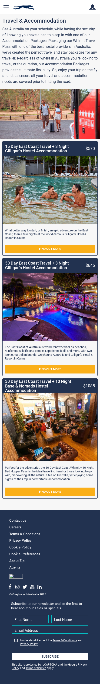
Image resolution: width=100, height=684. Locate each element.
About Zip (16, 561)
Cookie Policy (20, 547)
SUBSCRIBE (50, 656)
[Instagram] (17, 587)
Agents (14, 567)
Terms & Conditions (24, 534)
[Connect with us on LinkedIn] (40, 587)
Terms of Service (36, 668)
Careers (15, 527)
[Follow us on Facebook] (10, 587)
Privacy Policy (20, 540)
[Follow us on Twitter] (25, 587)
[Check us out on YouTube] (32, 587)
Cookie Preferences (24, 554)
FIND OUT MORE (50, 249)
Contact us (17, 520)
